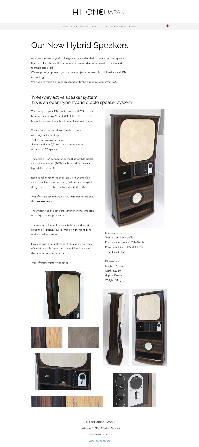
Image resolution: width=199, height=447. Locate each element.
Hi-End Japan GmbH (100, 422)
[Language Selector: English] (169, 26)
